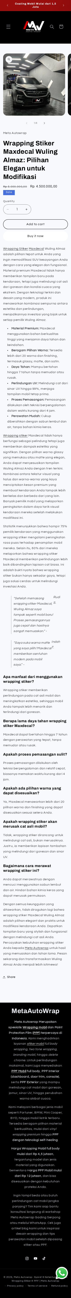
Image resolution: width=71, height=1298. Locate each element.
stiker (23, 435)
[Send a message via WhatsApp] (62, 1273)
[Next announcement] (63, 5)
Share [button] (11, 977)
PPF (36, 1032)
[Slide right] (44, 123)
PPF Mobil (18, 1071)
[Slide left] (26, 123)
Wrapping (11, 435)
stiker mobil (35, 1043)
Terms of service (38, 1286)
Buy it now (35, 236)
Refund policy (59, 1286)
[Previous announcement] (7, 5)
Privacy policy (15, 1286)
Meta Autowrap (37, 948)
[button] (8, 26)
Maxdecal (36, 248)
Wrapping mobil (35, 1027)
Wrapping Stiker (15, 248)
